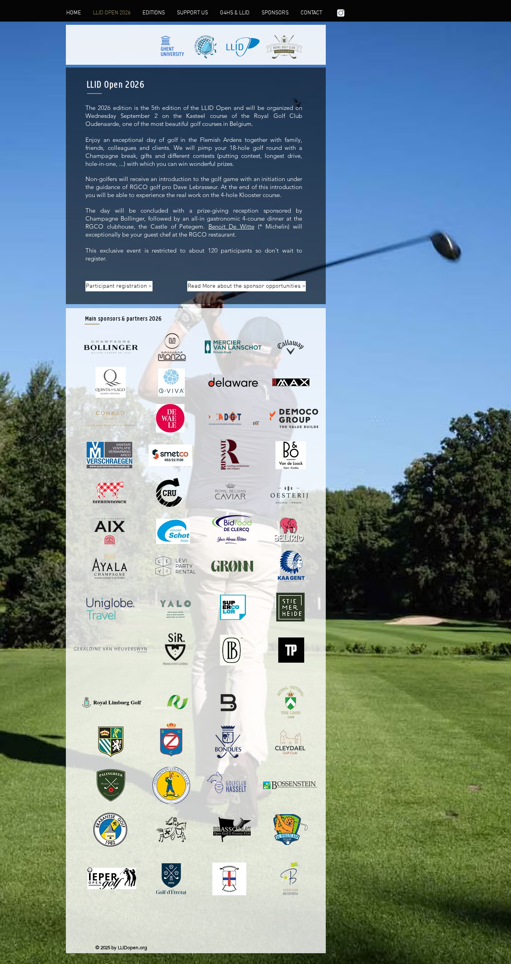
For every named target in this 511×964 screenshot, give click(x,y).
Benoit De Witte (231, 226)
